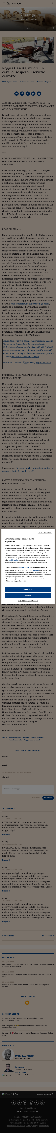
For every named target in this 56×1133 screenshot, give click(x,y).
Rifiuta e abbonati (45, 532)
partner (36, 570)
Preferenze (28, 589)
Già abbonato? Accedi (28, 601)
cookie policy (13, 560)
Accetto (28, 595)
